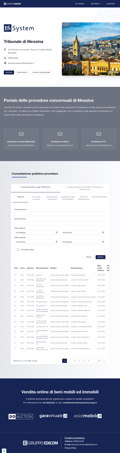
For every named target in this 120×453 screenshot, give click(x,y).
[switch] (17, 249)
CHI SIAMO (79, 4)
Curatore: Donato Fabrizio (79, 343)
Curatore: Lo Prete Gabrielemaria (81, 302)
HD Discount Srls (41, 302)
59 (99, 361)
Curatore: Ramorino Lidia (79, 306)
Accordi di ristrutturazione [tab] (83, 198)
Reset (89, 257)
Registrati (22, 72)
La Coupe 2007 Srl (42, 327)
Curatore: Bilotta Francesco (79, 331)
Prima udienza (20, 228)
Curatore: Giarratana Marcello (80, 310)
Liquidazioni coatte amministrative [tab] (68, 198)
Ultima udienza (20, 237)
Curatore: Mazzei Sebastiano (80, 337)
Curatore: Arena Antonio (78, 322)
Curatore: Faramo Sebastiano (80, 348)
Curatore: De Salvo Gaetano (80, 280)
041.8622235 (48, 403)
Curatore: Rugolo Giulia (78, 285)
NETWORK (95, 4)
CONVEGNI (110, 4)
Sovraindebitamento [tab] (99, 197)
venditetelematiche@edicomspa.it (80, 403)
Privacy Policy (71, 448)
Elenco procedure (41, 72)
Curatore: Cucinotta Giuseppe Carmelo (83, 297)
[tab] (35, 188)
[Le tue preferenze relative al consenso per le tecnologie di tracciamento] (4, 451)
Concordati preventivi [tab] (36, 198)
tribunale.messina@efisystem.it (84, 445)
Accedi (9, 72)
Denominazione (20, 219)
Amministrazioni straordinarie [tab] (52, 198)
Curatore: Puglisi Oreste (78, 291)
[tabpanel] (60, 197)
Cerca (100, 257)
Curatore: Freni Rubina (78, 275)
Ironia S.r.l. (39, 275)
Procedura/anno (20, 209)
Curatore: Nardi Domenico (79, 316)
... (93, 361)
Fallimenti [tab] (20, 197)
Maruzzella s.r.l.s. (41, 306)
